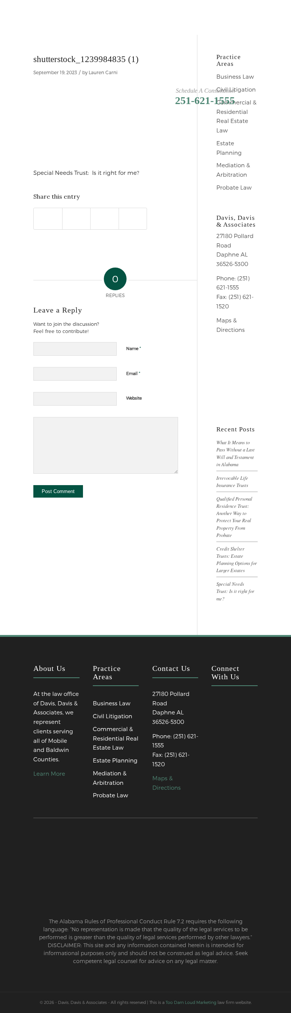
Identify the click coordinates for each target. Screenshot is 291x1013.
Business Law (235, 76)
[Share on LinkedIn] (105, 218)
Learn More (49, 773)
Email (133, 373)
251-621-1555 (205, 100)
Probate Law (234, 187)
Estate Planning (229, 148)
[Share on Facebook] (48, 218)
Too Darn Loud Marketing (191, 1002)
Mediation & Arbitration (233, 170)
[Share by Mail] (133, 218)
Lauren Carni (103, 72)
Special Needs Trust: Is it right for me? (235, 590)
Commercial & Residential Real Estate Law (236, 116)
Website (134, 397)
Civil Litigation (236, 89)
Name (133, 348)
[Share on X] (77, 218)
